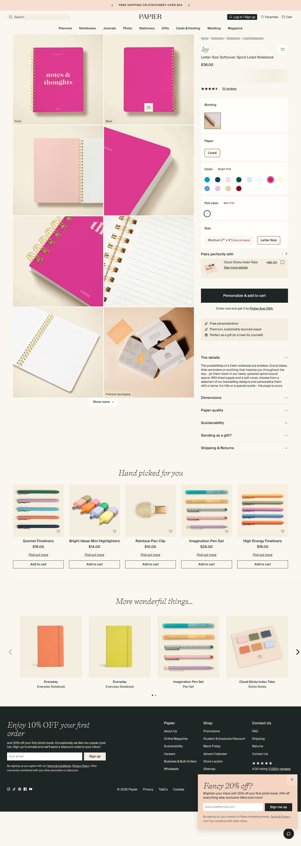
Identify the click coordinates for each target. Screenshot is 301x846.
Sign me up (278, 807)
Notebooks (233, 38)
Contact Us (260, 754)
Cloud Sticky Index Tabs (257, 682)
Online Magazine (176, 739)
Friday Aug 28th (261, 308)
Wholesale (171, 769)
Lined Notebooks (253, 38)
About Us (170, 731)
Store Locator (213, 762)
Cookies (178, 790)
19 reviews (229, 89)
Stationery (217, 38)
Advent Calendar (215, 754)
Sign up (94, 756)
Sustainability (173, 746)
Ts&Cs (163, 790)
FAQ (255, 731)
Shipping (258, 739)
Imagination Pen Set (188, 682)
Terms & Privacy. (281, 816)
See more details (236, 268)
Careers (169, 754)
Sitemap (209, 769)
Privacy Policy (80, 766)
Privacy (148, 790)
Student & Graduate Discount (224, 739)
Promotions (211, 731)
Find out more (38, 555)
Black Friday (212, 746)
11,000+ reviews (279, 769)
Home (204, 38)
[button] (292, 779)
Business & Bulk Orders (180, 762)
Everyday (51, 682)
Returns (257, 746)
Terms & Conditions (59, 766)
